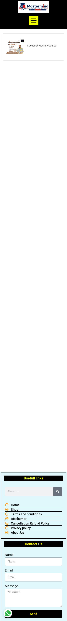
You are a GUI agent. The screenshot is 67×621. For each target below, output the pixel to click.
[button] (33, 20)
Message (11, 586)
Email (9, 570)
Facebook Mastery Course (41, 45)
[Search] (57, 491)
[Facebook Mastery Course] (15, 46)
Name (9, 555)
